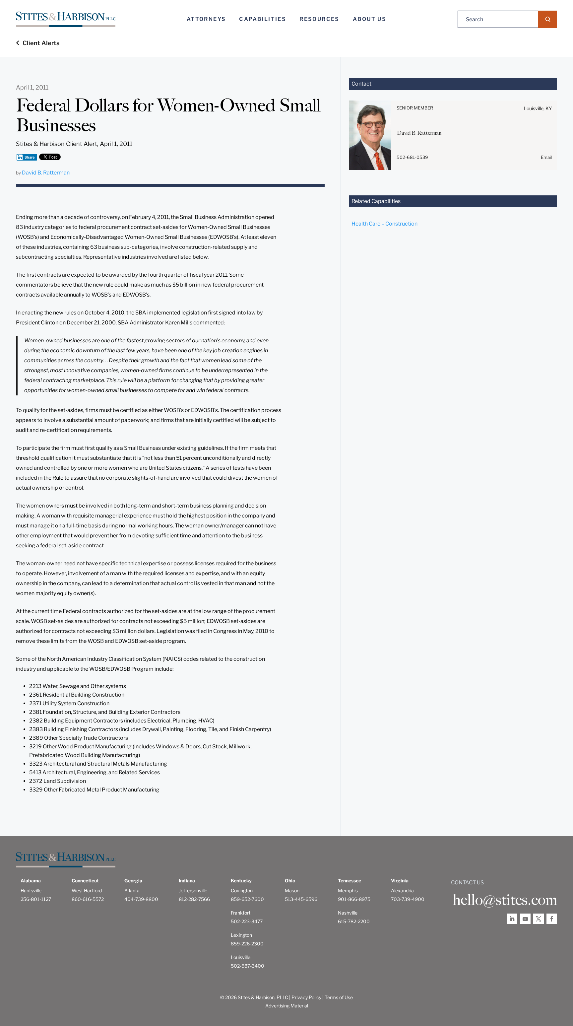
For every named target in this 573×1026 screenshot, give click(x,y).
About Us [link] (369, 19)
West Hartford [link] (87, 890)
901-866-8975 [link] (354, 899)
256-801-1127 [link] (36, 899)
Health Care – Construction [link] (384, 224)
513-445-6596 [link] (301, 899)
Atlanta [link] (132, 890)
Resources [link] (319, 19)
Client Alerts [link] (41, 42)
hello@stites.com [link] (505, 900)
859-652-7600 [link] (247, 899)
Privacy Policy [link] (306, 997)
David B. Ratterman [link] (46, 173)
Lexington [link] (241, 935)
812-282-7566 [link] (194, 899)
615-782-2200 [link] (354, 921)
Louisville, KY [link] (538, 108)
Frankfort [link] (240, 913)
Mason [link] (292, 890)
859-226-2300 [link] (247, 943)
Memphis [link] (348, 890)
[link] (65, 19)
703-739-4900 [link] (407, 899)
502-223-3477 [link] (247, 921)
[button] (547, 19)
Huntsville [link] (31, 890)
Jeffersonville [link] (193, 890)
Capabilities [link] (262, 19)
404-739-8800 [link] (141, 899)
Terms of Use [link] (339, 997)
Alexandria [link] (402, 890)
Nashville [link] (347, 913)
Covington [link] (242, 890)
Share (30, 157)
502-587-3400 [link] (247, 966)
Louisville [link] (240, 957)
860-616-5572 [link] (88, 899)
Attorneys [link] (206, 19)
